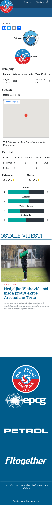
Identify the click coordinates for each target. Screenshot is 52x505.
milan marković (31, 501)
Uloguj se (27, 2)
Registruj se (42, 2)
